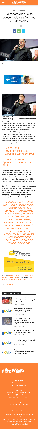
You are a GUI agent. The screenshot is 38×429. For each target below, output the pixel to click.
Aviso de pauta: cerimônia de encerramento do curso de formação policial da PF (23, 310)
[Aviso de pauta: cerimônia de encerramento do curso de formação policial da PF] (7, 311)
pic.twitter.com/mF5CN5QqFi (19, 154)
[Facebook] (14, 31)
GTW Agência (24, 424)
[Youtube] (25, 410)
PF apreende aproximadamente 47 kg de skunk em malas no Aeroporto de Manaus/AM (25, 300)
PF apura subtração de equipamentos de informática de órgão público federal (24, 351)
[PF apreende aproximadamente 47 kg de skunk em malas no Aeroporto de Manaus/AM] (7, 300)
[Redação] (21, 26)
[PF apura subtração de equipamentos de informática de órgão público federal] (7, 352)
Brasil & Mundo (21, 10)
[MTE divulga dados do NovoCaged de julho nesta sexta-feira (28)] (7, 333)
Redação (27, 26)
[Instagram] (17, 410)
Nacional (10, 284)
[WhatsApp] (19, 31)
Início (14, 10)
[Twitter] (23, 31)
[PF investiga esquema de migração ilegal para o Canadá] (7, 342)
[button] (33, 2)
